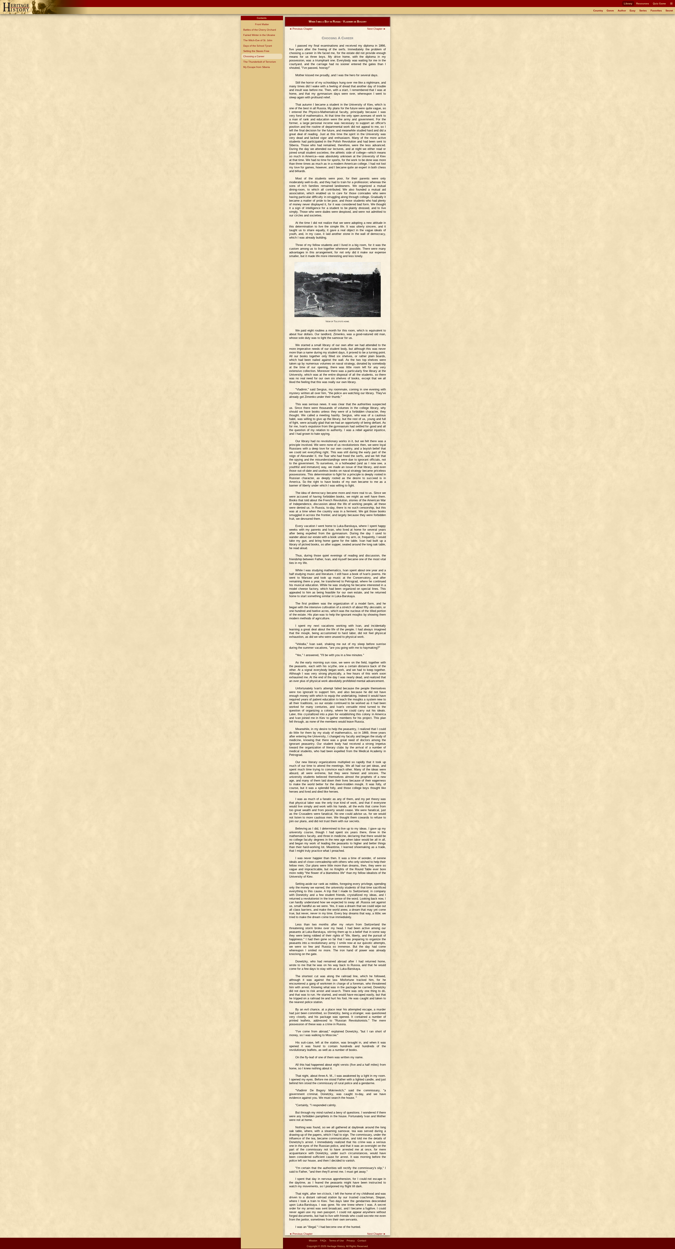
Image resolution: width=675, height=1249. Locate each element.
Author (622, 10)
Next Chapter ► (376, 28)
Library (628, 3)
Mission (313, 1240)
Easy (632, 10)
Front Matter (262, 24)
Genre (610, 10)
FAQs (323, 1240)
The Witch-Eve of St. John (257, 40)
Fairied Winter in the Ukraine (259, 35)
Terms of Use (336, 1240)
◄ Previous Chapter (301, 28)
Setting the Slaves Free (256, 51)
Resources (642, 3)
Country (598, 10)
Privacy (351, 1240)
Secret (669, 10)
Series (643, 10)
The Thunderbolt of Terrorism (259, 61)
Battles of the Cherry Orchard (259, 29)
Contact (362, 1240)
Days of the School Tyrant (257, 45)
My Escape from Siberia (256, 67)
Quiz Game (659, 3)
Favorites (656, 10)
